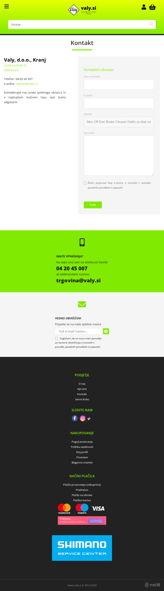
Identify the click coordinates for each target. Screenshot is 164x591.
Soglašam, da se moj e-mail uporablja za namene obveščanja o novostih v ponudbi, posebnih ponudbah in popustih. (78, 342)
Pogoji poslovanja (82, 441)
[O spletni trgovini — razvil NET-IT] (152, 585)
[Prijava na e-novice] (106, 331)
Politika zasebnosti (82, 447)
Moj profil (82, 452)
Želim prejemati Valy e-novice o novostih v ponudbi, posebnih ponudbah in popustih (119, 185)
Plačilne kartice (82, 500)
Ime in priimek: (92, 76)
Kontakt (82, 394)
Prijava (146, 7)
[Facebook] (75, 418)
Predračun (82, 490)
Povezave (82, 457)
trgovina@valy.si (26, 84)
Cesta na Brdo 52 (15, 65)
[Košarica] (152, 7)
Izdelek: (88, 114)
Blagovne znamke (82, 462)
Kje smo (82, 389)
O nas (82, 383)
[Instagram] (83, 418)
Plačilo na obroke (82, 495)
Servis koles (82, 399)
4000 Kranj (11, 70)
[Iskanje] (151, 24)
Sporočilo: (89, 133)
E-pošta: (88, 95)
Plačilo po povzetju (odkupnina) (82, 484)
